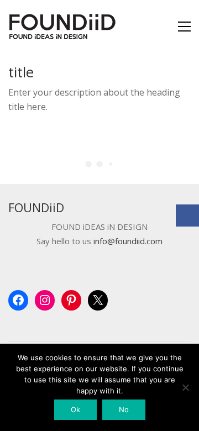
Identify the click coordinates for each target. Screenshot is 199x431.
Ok (75, 409)
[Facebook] (187, 215)
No (124, 409)
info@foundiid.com (128, 241)
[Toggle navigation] (184, 26)
